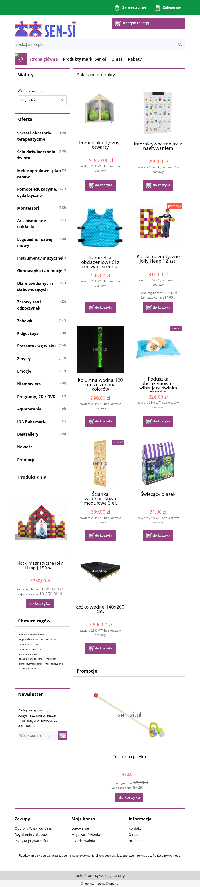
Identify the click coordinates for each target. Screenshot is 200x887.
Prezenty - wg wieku (36, 346)
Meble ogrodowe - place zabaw (39, 173)
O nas (133, 834)
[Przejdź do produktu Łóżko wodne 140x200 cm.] (100, 577)
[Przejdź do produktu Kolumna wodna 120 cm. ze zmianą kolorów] (100, 349)
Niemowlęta (29, 384)
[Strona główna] (45, 27)
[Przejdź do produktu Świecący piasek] (158, 463)
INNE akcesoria (32, 421)
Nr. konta (136, 840)
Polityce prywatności (166, 856)
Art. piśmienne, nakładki (32, 223)
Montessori (28, 208)
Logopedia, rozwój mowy (34, 242)
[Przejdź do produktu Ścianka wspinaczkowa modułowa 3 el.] (100, 463)
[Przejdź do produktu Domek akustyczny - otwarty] (100, 112)
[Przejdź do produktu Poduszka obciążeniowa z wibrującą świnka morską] (158, 349)
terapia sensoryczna (31, 658)
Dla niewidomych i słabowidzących (35, 286)
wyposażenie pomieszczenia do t (38, 639)
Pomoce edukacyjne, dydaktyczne (37, 192)
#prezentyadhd (54, 663)
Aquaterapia (29, 409)
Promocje (26, 459)
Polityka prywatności (31, 840)
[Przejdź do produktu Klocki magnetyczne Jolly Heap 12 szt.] (158, 226)
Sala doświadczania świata (36, 155)
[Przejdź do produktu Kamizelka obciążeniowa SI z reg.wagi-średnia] (100, 227)
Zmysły (24, 358)
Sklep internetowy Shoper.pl (100, 883)
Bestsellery (27, 434)
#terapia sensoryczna (31, 634)
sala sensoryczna (29, 644)
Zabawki (25, 320)
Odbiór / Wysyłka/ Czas (33, 828)
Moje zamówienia (85, 834)
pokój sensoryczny (29, 653)
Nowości (25, 447)
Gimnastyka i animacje (39, 270)
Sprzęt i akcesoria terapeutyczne (34, 136)
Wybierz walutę (30, 90)
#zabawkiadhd (27, 668)
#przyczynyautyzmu (30, 663)
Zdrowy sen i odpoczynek (29, 305)
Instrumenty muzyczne (39, 258)
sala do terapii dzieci (31, 649)
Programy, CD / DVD (36, 396)
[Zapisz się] (62, 735)
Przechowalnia (83, 840)
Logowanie (80, 828)
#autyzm (51, 658)
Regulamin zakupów (31, 834)
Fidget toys (27, 333)
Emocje (24, 371)
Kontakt (135, 828)
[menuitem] (43, 59)
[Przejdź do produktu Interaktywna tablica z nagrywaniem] (158, 113)
